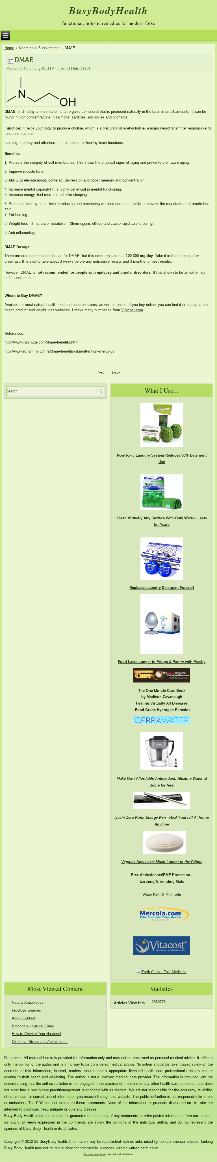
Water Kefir (152, 894)
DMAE (24, 60)
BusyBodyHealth (108, 10)
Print (55, 68)
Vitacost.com (132, 310)
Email (65, 68)
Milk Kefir (173, 894)
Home (9, 48)
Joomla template (94, 1154)
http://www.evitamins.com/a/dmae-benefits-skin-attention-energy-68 (59, 351)
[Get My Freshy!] (162, 655)
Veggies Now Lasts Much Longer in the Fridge (161, 862)
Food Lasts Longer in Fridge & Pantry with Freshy (161, 662)
